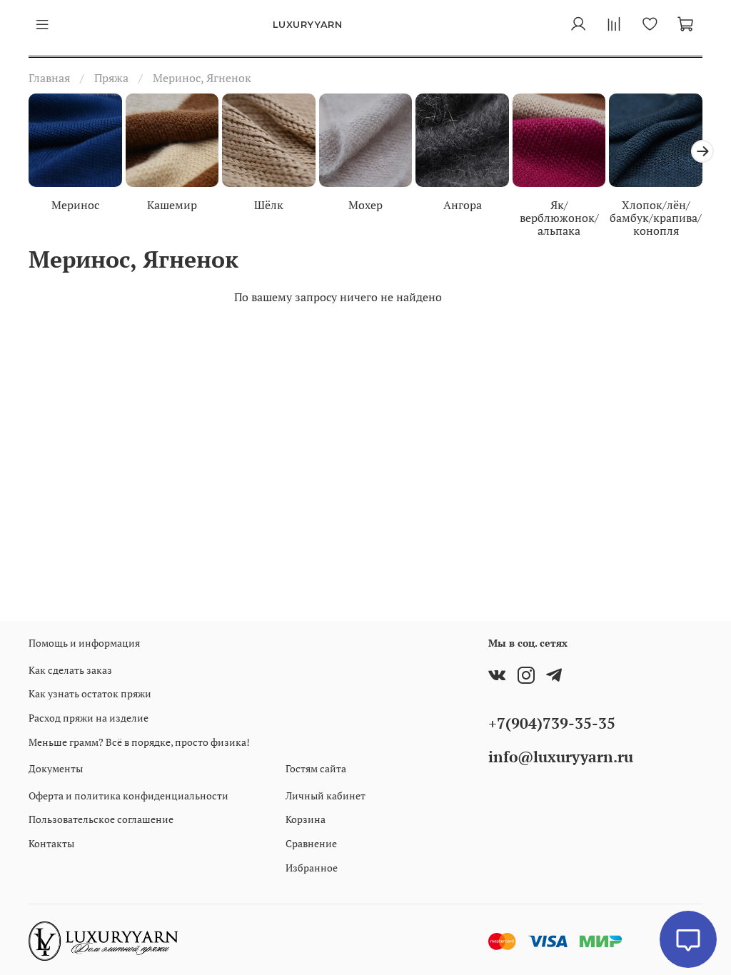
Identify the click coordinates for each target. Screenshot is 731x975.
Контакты (51, 843)
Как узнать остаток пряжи (90, 693)
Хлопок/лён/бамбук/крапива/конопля (656, 217)
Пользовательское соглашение (101, 819)
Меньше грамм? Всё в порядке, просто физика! (139, 742)
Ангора (462, 204)
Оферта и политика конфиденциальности (128, 795)
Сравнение (311, 843)
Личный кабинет (326, 795)
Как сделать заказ (70, 670)
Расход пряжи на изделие (88, 717)
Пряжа (111, 78)
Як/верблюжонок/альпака (559, 217)
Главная (49, 78)
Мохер (365, 204)
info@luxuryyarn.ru (560, 757)
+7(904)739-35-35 (551, 723)
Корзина (306, 819)
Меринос (75, 204)
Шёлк (268, 204)
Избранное (312, 867)
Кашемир (172, 204)
